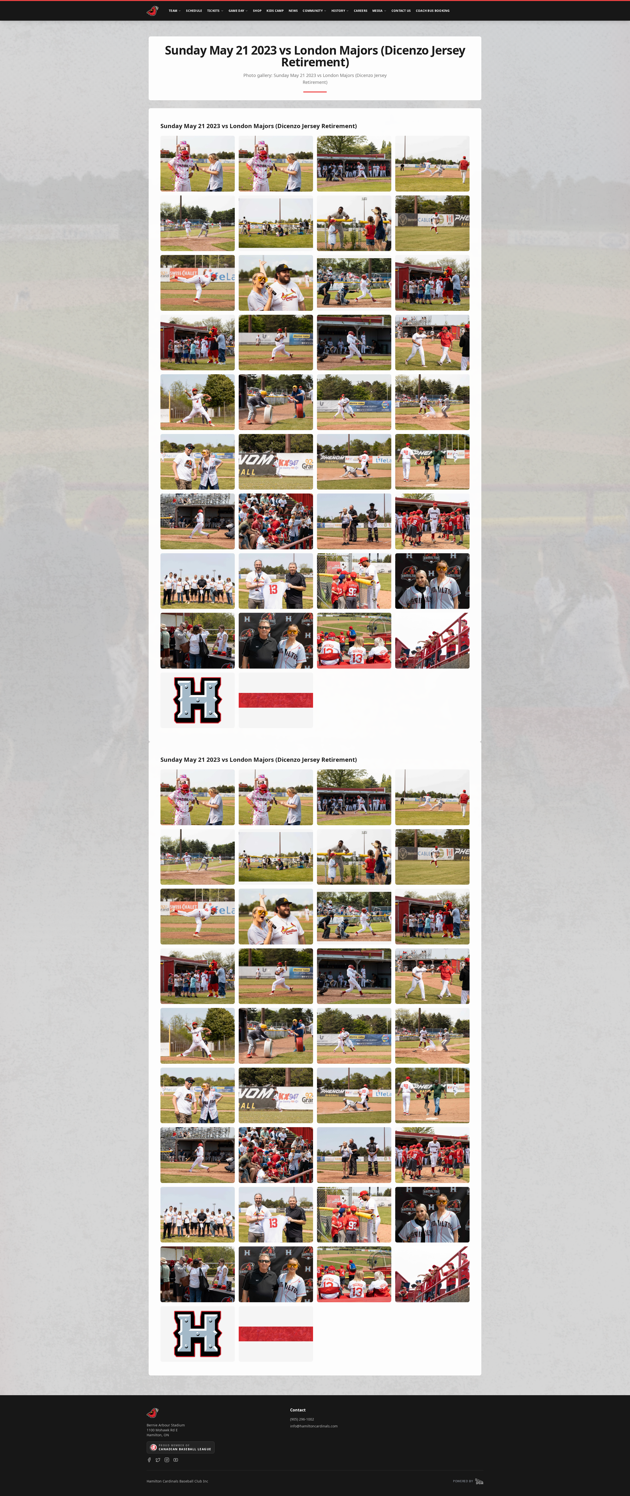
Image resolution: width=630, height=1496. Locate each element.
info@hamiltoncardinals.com (314, 1426)
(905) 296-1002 (302, 1419)
